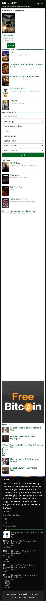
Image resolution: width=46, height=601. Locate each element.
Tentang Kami (9, 526)
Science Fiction (31, 69)
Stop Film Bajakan (11, 515)
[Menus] (42, 4)
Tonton (11, 45)
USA (11, 42)
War (37, 69)
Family (35, 91)
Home (6, 511)
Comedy (23, 55)
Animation (20, 79)
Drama (19, 69)
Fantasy (6, 40)
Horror (11, 40)
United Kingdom (31, 165)
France (28, 55)
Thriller (7, 42)
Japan (33, 201)
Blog (5, 518)
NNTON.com (9, 3)
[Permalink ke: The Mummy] (8, 22)
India (22, 103)
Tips (5, 522)
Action (5, 38)
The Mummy (9, 35)
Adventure (11, 38)
